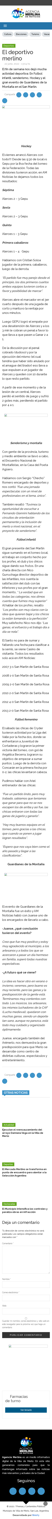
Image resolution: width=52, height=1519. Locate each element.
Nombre (6, 1279)
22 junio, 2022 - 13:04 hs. (17, 63)
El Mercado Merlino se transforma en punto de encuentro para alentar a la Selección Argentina (24, 1172)
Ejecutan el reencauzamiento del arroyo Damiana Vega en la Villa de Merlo (22, 1133)
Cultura (7, 34)
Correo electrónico (10, 1292)
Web (4, 1306)
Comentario (8, 1243)
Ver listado (26, 1410)
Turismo (35, 34)
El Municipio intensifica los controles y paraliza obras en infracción (25, 1210)
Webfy (35, 1515)
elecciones (21, 34)
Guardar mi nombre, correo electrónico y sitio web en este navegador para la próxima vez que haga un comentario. (25, 1324)
